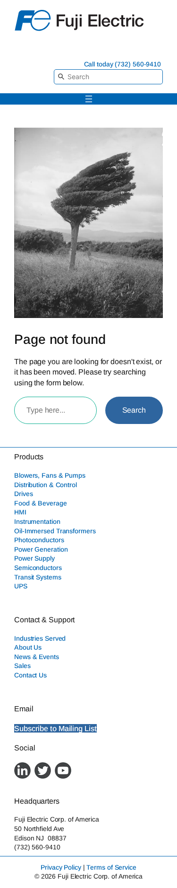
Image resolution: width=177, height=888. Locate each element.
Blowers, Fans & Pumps (49, 475)
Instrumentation (37, 521)
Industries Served (40, 638)
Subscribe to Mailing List (55, 728)
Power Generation (40, 549)
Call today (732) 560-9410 (122, 64)
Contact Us (30, 675)
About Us (28, 647)
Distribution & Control (45, 485)
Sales (22, 665)
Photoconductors (39, 540)
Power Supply (34, 558)
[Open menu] (88, 99)
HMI (20, 512)
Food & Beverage (40, 503)
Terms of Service (111, 867)
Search (134, 410)
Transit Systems (37, 577)
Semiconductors (38, 567)
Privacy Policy (61, 867)
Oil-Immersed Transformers (55, 531)
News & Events (36, 656)
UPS (20, 586)
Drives (23, 493)
